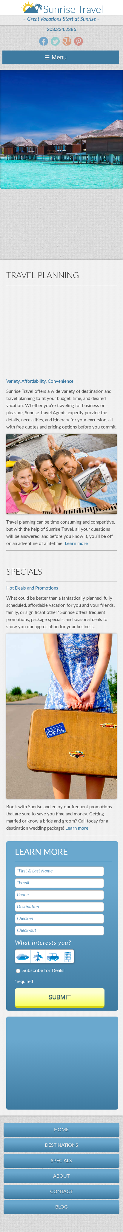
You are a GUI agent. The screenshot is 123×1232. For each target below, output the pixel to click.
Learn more (76, 543)
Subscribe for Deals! (43, 970)
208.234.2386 (61, 29)
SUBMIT (59, 997)
